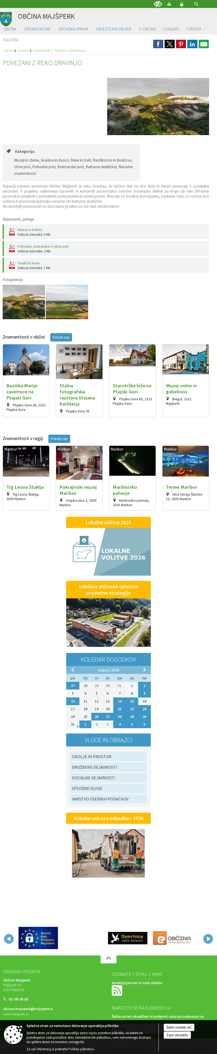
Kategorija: (25, 151)
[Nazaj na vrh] (108, 959)
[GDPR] (38, 938)
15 (132, 701)
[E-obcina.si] (172, 938)
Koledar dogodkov (108, 659)
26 (96, 716)
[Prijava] (181, 4)
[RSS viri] (117, 990)
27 (73, 685)
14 (119, 701)
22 (132, 708)
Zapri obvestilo (177, 1035)
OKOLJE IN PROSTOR (91, 756)
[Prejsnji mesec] (73, 670)
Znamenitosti (42, 50)
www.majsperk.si (15, 1014)
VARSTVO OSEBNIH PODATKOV (100, 799)
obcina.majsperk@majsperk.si (28, 1009)
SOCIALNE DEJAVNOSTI (93, 777)
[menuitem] (10, 29)
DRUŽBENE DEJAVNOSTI (94, 767)
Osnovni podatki (21, 972)
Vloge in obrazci (108, 740)
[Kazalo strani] (169, 4)
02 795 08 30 (18, 999)
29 (132, 716)
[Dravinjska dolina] (67, 302)
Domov (8, 50)
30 (144, 716)
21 (119, 708)
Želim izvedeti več (179, 1027)
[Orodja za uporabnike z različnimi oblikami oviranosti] (158, 4)
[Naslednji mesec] (144, 670)
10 (73, 701)
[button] (196, 4)
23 (144, 708)
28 (119, 716)
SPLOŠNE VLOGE (87, 788)
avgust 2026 (108, 670)
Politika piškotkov (81, 1049)
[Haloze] (24, 302)
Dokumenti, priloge (18, 219)
